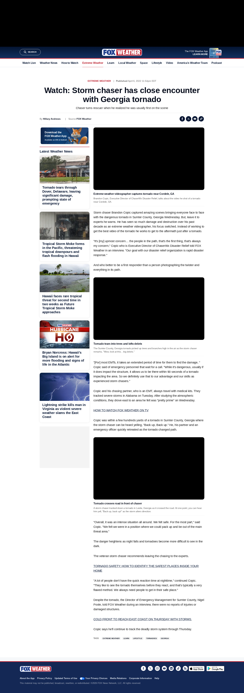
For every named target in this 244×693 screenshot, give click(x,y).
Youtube (164, 668)
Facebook (182, 118)
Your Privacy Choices (96, 678)
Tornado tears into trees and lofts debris (117, 343)
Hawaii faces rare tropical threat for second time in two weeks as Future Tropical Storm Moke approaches (62, 304)
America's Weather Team (192, 62)
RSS (185, 668)
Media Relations (118, 678)
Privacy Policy (44, 678)
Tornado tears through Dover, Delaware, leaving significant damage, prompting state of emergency (61, 195)
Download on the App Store (196, 668)
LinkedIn (171, 668)
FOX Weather (84, 118)
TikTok (178, 668)
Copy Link (201, 118)
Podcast (216, 62)
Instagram (157, 668)
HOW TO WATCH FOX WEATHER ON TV (121, 410)
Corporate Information (140, 678)
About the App (27, 678)
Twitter (188, 118)
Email (195, 118)
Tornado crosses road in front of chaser (117, 503)
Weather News (48, 62)
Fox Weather (122, 52)
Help (157, 678)
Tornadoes (151, 638)
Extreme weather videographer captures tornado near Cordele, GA (133, 193)
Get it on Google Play (215, 668)
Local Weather (127, 62)
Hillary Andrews (52, 118)
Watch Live (29, 62)
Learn (110, 62)
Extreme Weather (92, 62)
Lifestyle (157, 62)
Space (144, 62)
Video (169, 62)
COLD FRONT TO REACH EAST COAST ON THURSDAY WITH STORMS (142, 619)
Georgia (165, 638)
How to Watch (69, 62)
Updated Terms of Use (66, 678)
